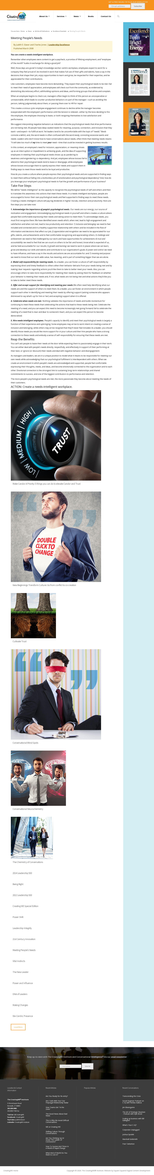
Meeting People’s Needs (24, 950)
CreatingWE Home (10, 1170)
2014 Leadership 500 (22, 873)
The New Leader (21, 972)
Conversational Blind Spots (25, 742)
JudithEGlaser (20, 1120)
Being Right (18, 884)
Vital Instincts (19, 961)
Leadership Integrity (22, 928)
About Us (43, 16)
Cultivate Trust (19, 641)
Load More (18, 1027)
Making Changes (20, 1005)
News (76, 16)
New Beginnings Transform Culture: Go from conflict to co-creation (44, 585)
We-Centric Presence (23, 1016)
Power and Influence (23, 983)
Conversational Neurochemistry (28, 808)
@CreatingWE (19, 1115)
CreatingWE (20, 1117)
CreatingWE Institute (22, 1122)
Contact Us (106, 16)
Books (91, 16)
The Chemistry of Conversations (28, 862)
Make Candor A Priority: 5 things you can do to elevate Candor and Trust (46, 483)
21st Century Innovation (24, 939)
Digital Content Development (138, 1170)
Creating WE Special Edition (25, 906)
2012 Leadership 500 (22, 895)
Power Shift (18, 917)
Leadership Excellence (59, 44)
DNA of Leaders (20, 994)
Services (60, 16)
